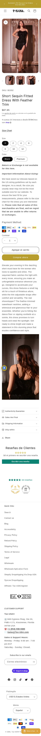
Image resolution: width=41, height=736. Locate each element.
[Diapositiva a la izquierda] (2, 81)
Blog (6, 524)
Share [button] (7, 438)
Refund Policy (10, 541)
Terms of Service (12, 552)
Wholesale (9, 563)
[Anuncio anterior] (4, 4)
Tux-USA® (15, 732)
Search (7, 512)
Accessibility (10, 529)
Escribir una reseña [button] (20, 461)
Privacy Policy (10, 535)
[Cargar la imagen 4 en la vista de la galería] (31, 80)
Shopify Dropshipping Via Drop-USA (20, 575)
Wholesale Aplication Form (16, 569)
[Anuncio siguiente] (36, 4)
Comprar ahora (20, 257)
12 (23, 149)
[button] (5, 11)
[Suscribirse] (34, 662)
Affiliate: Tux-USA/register (16, 586)
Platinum (21, 159)
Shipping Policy (11, 546)
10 (14, 149)
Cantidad (6, 235)
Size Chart (7, 130)
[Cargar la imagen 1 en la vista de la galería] (10, 80)
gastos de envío (10, 113)
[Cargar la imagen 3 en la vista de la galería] (20, 80)
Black (7, 159)
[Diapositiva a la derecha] (38, 81)
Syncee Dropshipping (13, 580)
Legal (6, 558)
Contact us (9, 518)
